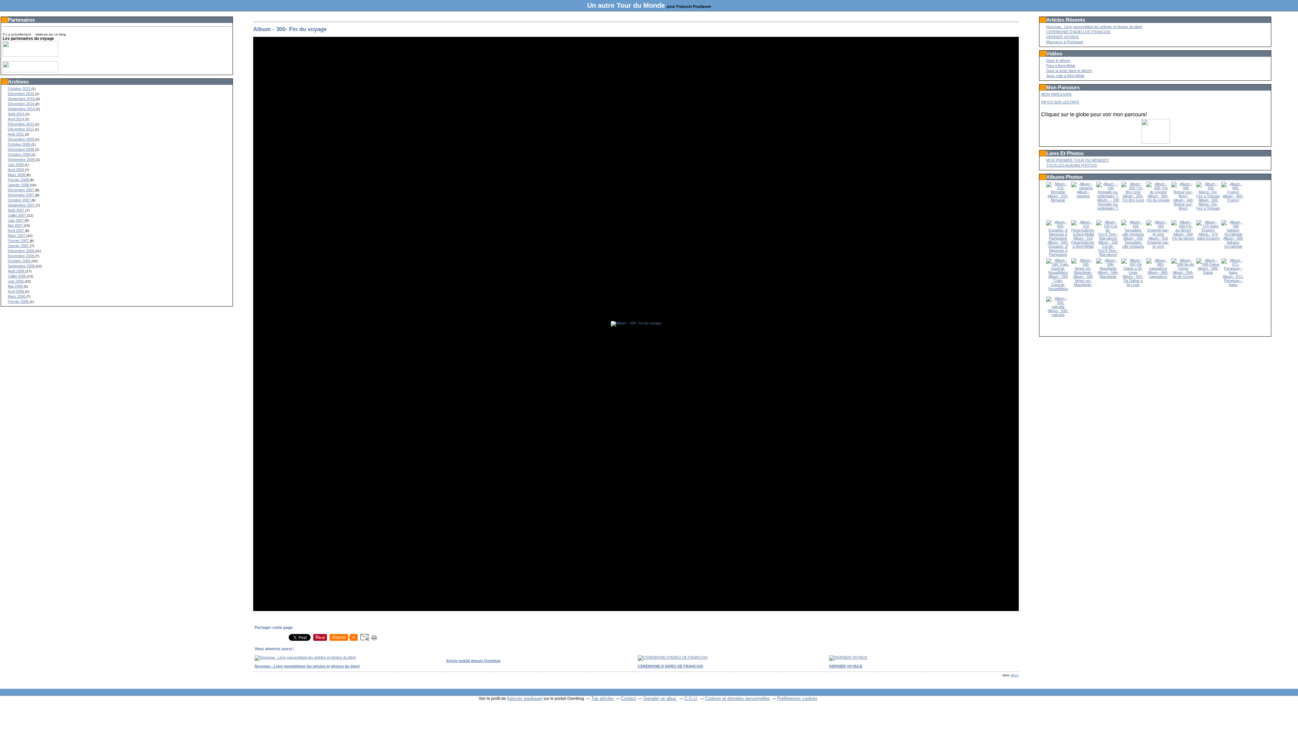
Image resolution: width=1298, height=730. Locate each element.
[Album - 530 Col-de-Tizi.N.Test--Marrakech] (1108, 238)
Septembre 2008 (22, 159)
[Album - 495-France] (1233, 192)
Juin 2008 (16, 165)
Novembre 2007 (21, 195)
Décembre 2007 (21, 190)
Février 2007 (19, 241)
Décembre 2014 (21, 104)
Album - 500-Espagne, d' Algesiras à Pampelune (1058, 248)
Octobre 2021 (19, 89)
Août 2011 (16, 134)
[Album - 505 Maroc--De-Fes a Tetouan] (1208, 196)
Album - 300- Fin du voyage (290, 29)
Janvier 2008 (19, 185)
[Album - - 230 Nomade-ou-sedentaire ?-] (1108, 196)
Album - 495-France (1233, 198)
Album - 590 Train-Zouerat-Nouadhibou (1058, 282)
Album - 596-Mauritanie (1108, 274)
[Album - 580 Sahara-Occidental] (1233, 234)
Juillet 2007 (17, 215)
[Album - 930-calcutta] (1058, 307)
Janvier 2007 (19, 246)
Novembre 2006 (21, 256)
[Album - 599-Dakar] (1208, 264)
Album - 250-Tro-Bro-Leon (1133, 198)
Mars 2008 (17, 175)
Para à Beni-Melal (1060, 66)
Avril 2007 (16, 230)
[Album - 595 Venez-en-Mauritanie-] (1083, 272)
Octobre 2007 (19, 200)
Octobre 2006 (19, 261)
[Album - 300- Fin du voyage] (1158, 192)
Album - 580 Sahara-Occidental (1233, 242)
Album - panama (1083, 194)
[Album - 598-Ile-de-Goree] (1183, 268)
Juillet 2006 (17, 276)
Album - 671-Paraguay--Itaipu (1233, 280)
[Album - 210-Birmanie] (1058, 192)
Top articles (602, 698)
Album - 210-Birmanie (1058, 198)
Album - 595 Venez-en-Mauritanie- (1083, 280)
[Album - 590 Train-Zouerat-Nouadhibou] (1058, 272)
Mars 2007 (17, 236)
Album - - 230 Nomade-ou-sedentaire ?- (1108, 204)
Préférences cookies (797, 698)
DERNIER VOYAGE (1062, 37)
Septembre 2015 (22, 99)
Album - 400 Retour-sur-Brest (1183, 204)
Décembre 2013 (21, 124)
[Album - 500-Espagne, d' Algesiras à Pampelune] (1058, 238)
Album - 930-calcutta (1058, 313)
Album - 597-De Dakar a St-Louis (1133, 280)
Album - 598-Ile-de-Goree (1183, 274)
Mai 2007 (16, 225)
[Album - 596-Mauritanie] (1108, 268)
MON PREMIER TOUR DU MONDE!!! (1077, 160)
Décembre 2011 (21, 129)
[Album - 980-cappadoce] (1158, 268)
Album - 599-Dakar (1208, 270)
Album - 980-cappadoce (1158, 274)
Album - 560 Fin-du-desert (1183, 236)
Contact (628, 698)
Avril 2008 (16, 170)
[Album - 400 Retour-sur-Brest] (1183, 196)
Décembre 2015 (21, 94)
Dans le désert (1058, 60)
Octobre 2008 (19, 154)
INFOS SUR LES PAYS (1060, 102)
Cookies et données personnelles (737, 698)
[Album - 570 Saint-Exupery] (1208, 230)
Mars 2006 (17, 296)
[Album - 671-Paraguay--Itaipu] (1233, 272)
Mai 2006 (16, 286)
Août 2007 (16, 210)
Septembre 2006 (22, 266)
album (1014, 675)
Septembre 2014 (22, 109)
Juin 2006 (16, 281)
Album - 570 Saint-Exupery (1208, 236)
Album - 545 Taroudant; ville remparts (1133, 242)
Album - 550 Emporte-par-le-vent (1158, 242)
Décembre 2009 (21, 139)
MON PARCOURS (1056, 94)
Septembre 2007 (22, 205)
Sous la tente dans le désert (1069, 71)
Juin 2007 (16, 220)
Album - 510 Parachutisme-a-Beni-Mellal (1083, 242)
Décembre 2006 (21, 251)
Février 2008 (19, 180)
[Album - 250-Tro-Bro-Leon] (1133, 192)
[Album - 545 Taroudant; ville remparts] (1133, 234)
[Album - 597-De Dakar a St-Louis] (1133, 272)
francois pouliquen (525, 698)
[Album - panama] (1083, 188)
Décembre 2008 (21, 149)
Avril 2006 (16, 291)
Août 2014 (16, 114)
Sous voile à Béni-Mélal (1065, 76)
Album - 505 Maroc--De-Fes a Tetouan (1208, 204)
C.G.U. (691, 698)
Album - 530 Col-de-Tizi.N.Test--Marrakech (1108, 248)
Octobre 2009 (19, 144)
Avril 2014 (16, 119)
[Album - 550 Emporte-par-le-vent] (1158, 234)
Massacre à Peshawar (1064, 42)
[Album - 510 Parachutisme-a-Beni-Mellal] (1083, 234)
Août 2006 (16, 271)
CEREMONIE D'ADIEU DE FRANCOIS (1078, 32)
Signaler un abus (660, 698)
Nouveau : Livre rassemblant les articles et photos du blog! (1094, 27)
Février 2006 (19, 301)
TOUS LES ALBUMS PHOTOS (1071, 165)
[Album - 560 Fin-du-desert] (1183, 230)
